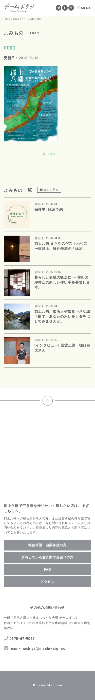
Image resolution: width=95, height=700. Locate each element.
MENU (86, 8)
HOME (7, 19)
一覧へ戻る (47, 154)
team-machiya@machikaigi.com (39, 648)
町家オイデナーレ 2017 (23, 19)
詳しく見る (51, 189)
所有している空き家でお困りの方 (47, 557)
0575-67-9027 (22, 639)
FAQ (47, 569)
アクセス (47, 582)
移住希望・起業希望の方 (47, 545)
